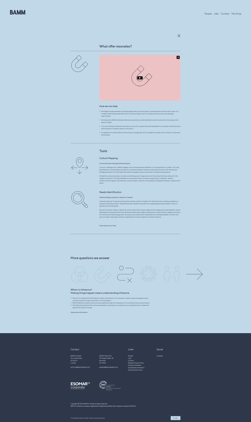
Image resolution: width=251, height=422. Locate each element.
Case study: (107, 226)
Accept (175, 418)
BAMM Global (17, 12)
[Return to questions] (178, 35)
